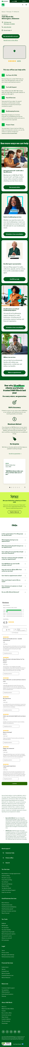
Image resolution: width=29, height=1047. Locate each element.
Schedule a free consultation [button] (14, 234)
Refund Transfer (6, 973)
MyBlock (4, 923)
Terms (3, 950)
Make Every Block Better (8, 1008)
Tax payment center (7, 936)
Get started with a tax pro (10, 36)
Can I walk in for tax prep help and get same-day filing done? (12, 552)
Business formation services (9, 911)
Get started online (14, 187)
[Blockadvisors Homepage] (14, 1)
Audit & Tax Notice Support (9, 890)
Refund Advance (6, 977)
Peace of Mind (5, 886)
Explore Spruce (14, 512)
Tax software (5, 881)
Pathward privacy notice (8, 956)
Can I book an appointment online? (12, 575)
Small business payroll (7, 909)
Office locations (6, 992)
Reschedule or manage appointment (11, 873)
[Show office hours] (11, 30)
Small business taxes (7, 904)
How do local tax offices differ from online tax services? (12, 570)
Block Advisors (5, 902)
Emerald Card (5, 971)
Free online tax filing (7, 879)
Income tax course (6, 1015)
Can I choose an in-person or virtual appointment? (12, 586)
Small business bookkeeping (9, 906)
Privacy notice (5, 952)
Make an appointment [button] (14, 372)
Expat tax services (6, 892)
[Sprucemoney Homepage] (24, 1)
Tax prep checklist (6, 929)
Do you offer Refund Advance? (10, 592)
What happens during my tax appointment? (10, 540)
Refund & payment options (8, 933)
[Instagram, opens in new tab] (11, 1031)
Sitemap (4, 996)
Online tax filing (6, 875)
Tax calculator (5, 927)
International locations (7, 994)
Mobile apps (5, 925)
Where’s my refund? (7, 938)
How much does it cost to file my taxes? (11, 580)
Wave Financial (5, 913)
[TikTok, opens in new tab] (3, 1031)
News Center (5, 1017)
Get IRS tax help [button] (14, 279)
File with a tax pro (6, 877)
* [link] (25, 504)
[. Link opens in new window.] (6, 1044)
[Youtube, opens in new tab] (15, 1031)
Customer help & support (8, 988)
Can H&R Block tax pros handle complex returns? (10, 564)
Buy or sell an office (7, 1012)
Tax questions (5, 990)
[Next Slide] (25, 487)
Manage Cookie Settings (8, 954)
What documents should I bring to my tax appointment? (12, 546)
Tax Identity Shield (6, 888)
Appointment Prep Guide (8, 931)
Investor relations (6, 1019)
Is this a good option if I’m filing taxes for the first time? (12, 534)
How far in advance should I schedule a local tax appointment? (12, 558)
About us (4, 1006)
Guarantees (5, 1023)
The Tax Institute (6, 1021)
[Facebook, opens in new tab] (7, 1031)
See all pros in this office (11, 40)
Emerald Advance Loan (7, 975)
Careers (4, 1011)
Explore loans (5, 967)
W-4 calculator (5, 940)
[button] (22, 4)
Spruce (3, 969)
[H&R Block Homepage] (5, 1)
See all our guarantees (14, 453)
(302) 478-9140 (7, 27)
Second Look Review (7, 884)
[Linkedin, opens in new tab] (19, 1031)
